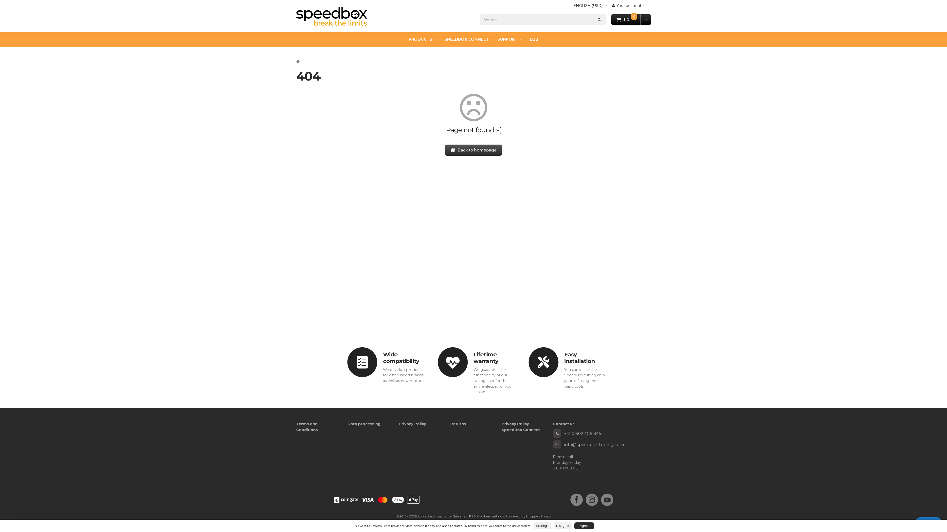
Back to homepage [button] (477, 150)
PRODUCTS (420, 39)
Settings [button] (542, 526)
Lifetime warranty (486, 358)
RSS (472, 516)
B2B (534, 39)
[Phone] (557, 433)
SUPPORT (507, 39)
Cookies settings (490, 516)
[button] (645, 19)
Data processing (364, 423)
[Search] (599, 19)
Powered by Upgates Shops (528, 516)
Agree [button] (584, 526)
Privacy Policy (412, 423)
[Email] (557, 444)
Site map (460, 516)
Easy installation (579, 358)
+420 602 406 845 (582, 433)
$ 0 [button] (632, 19)
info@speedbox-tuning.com (594, 444)
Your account (629, 5)
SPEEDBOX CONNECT (466, 39)
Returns (458, 423)
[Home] (331, 16)
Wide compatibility (401, 358)
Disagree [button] (562, 526)
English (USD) (588, 7)
